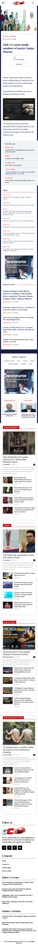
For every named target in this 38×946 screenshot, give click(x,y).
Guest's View (25, 184)
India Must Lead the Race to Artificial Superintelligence (18, 221)
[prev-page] (4, 517)
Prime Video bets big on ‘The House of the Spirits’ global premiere (23, 489)
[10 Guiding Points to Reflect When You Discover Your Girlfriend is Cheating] (19, 733)
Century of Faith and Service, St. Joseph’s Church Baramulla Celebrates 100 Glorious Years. (18, 329)
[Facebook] (15, 70)
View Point (26, 202)
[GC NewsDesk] (19, 58)
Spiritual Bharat (17, 199)
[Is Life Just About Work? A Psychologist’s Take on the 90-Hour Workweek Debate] (8, 770)
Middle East (13, 192)
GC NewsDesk (20, 59)
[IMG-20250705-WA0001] (19, 109)
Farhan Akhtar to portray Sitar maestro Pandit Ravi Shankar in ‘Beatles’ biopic (24, 499)
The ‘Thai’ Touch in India (13, 165)
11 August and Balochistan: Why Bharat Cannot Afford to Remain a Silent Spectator (24, 680)
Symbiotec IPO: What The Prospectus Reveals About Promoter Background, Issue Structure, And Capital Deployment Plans (17, 213)
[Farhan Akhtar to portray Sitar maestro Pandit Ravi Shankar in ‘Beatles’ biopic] (8, 500)
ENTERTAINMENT (11, 427)
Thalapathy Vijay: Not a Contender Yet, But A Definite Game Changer (17, 896)
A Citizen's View (20, 172)
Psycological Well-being (9, 744)
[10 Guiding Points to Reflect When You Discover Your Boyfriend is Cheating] (8, 780)
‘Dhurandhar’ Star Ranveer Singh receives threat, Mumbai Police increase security (24, 510)
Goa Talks (16, 184)
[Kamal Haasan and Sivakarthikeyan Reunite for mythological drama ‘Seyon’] (8, 480)
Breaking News (10, 162)
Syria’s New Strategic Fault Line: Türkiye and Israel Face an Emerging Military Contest (19, 234)
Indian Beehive (21, 188)
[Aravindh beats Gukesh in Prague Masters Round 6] (8, 575)
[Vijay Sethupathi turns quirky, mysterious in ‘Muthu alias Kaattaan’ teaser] (19, 443)
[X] (20, 70)
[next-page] (7, 517)
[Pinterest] (24, 70)
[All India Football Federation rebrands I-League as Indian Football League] (8, 595)
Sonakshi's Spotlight (19, 197)
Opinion (26, 192)
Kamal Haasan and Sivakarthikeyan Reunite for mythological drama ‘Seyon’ (23, 479)
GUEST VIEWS (9, 622)
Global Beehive (12, 183)
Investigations (22, 190)
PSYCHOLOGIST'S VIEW (13, 718)
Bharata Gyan (13, 174)
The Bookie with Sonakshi (13, 202)
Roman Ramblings (19, 195)
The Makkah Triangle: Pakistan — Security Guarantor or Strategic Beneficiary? (24, 690)
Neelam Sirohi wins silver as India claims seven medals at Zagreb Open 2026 (23, 604)
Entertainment (20, 179)
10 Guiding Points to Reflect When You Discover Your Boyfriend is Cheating (23, 780)
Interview (13, 190)
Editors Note (9, 147)
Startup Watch (21, 200)
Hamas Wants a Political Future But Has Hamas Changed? (19, 227)
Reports (7, 156)
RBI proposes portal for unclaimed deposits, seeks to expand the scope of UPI (28, 416)
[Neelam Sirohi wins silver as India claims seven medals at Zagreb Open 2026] (8, 605)
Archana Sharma (7, 755)
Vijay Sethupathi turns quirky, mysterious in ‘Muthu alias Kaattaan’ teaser (15, 459)
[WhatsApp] (29, 70)
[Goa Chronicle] (19, 3)
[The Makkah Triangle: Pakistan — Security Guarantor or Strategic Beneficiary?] (8, 690)
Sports (26, 199)
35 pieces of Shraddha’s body (14, 158)
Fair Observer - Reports (21, 181)
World (16, 204)
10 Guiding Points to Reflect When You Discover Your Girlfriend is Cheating (18, 749)
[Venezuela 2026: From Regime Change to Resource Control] (19, 637)
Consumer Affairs (13, 176)
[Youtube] (20, 848)
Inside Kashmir (9, 36)
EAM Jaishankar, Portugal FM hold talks (9, 415)
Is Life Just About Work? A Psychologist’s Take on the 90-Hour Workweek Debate (24, 770)
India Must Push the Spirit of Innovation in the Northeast (17, 923)
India (19, 186)
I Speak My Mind (10, 186)
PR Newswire (15, 193)
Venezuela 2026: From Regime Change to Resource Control (16, 653)
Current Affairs (10, 169)
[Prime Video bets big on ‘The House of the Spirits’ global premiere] (8, 490)
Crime (22, 176)
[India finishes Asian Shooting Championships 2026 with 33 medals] (8, 585)
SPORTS (7, 525)
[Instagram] (9, 848)
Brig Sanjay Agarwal (8, 657)
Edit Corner (10, 177)
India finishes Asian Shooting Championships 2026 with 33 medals (23, 584)
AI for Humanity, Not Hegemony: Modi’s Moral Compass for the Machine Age (17, 883)
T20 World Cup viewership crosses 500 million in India (18, 556)
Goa (20, 183)
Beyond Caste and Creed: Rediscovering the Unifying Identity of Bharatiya (16, 890)
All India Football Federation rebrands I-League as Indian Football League (23, 594)
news (20, 192)
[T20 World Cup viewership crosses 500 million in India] (19, 541)
